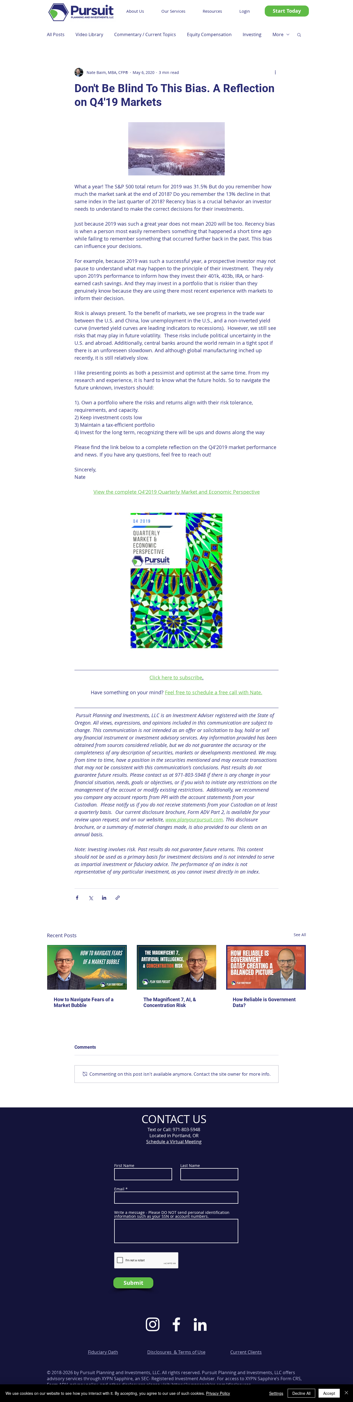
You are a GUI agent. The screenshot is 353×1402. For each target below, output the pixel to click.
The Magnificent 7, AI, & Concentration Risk (169, 1002)
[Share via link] (117, 897)
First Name (124, 1166)
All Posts (56, 34)
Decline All (301, 1393)
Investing (252, 34)
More (278, 34)
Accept (329, 1393)
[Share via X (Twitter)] (90, 897)
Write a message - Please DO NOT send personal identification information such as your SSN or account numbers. (171, 1214)
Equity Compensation (209, 34)
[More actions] (275, 72)
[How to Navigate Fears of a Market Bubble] (87, 967)
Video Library (89, 34)
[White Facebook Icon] (176, 1324)
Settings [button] (276, 1393)
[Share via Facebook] (77, 897)
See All (300, 934)
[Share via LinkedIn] (104, 897)
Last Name (190, 1166)
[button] (299, 34)
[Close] (346, 1393)
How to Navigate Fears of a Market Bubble (84, 1002)
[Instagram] (152, 1324)
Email (119, 1189)
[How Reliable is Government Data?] (266, 967)
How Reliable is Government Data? (264, 1002)
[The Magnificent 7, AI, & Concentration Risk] (176, 967)
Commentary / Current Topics (145, 34)
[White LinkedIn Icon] (200, 1324)
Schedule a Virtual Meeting (174, 1142)
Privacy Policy (218, 1393)
